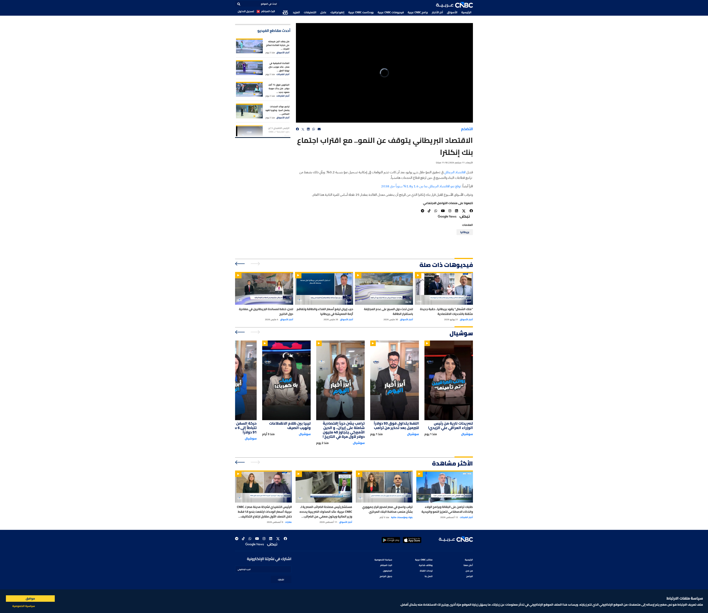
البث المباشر (268, 11)
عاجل (323, 12)
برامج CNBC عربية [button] (418, 12)
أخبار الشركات (282, 74)
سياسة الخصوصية (383, 560)
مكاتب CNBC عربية (424, 560)
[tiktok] (429, 211)
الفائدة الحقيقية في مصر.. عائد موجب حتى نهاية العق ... (278, 67)
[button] (454, 5)
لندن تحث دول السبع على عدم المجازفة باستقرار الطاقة (388, 311)
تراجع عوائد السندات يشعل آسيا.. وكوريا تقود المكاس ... (277, 110)
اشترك (281, 579)
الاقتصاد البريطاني (455, 172)
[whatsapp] (313, 129)
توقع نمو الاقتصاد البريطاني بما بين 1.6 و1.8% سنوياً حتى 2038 (421, 186)
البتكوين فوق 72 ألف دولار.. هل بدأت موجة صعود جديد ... (278, 88)
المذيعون (387, 571)
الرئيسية (466, 12)
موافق (30, 598)
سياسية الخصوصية (23, 606)
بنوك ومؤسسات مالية (402, 517)
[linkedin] (308, 129)
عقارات (288, 522)
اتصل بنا (429, 576)
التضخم (467, 128)
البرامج (469, 576)
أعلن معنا (468, 565)
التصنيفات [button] (310, 12)
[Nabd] (464, 216)
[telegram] (422, 211)
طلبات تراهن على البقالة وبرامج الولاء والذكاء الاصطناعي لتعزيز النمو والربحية (447, 509)
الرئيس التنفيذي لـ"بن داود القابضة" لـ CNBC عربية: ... (278, 132)
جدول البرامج (386, 576)
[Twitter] (464, 211)
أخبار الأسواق (282, 52)
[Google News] (447, 216)
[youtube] (443, 211)
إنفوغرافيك (337, 12)
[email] (319, 129)
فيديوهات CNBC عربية (391, 12)
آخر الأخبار (437, 12)
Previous (256, 263)
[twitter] (303, 129)
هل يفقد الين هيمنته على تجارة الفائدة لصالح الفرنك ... (277, 45)
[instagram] (449, 211)
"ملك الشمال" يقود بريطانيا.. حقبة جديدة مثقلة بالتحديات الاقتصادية (446, 311)
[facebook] (297, 129)
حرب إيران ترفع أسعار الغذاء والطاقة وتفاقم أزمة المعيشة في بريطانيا (325, 311)
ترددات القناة (426, 571)
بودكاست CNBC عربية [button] (361, 12)
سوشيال (467, 434)
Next (240, 263)
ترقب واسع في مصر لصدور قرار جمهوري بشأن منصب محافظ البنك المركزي (387, 509)
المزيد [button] (296, 12)
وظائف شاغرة (426, 565)
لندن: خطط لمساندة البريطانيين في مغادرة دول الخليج (266, 311)
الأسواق (452, 12)
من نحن (469, 571)
